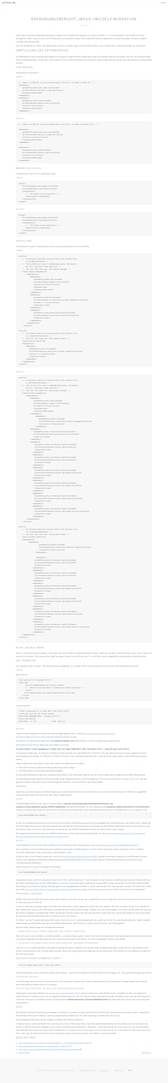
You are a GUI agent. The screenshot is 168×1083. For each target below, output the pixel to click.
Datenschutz (118, 1070)
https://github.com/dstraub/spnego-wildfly (80, 857)
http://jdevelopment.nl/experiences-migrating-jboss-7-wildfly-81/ (44, 1046)
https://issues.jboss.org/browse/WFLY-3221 (62, 993)
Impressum (104, 1070)
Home (163, 3)
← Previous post (22, 1053)
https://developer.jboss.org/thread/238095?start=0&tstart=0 (114, 845)
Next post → (147, 1053)
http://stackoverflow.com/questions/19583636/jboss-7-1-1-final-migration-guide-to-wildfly (54, 1043)
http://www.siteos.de (87, 1070)
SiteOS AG (9, 2)
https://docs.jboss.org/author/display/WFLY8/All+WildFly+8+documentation (49, 1049)
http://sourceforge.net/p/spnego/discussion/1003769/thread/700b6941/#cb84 (56, 889)
